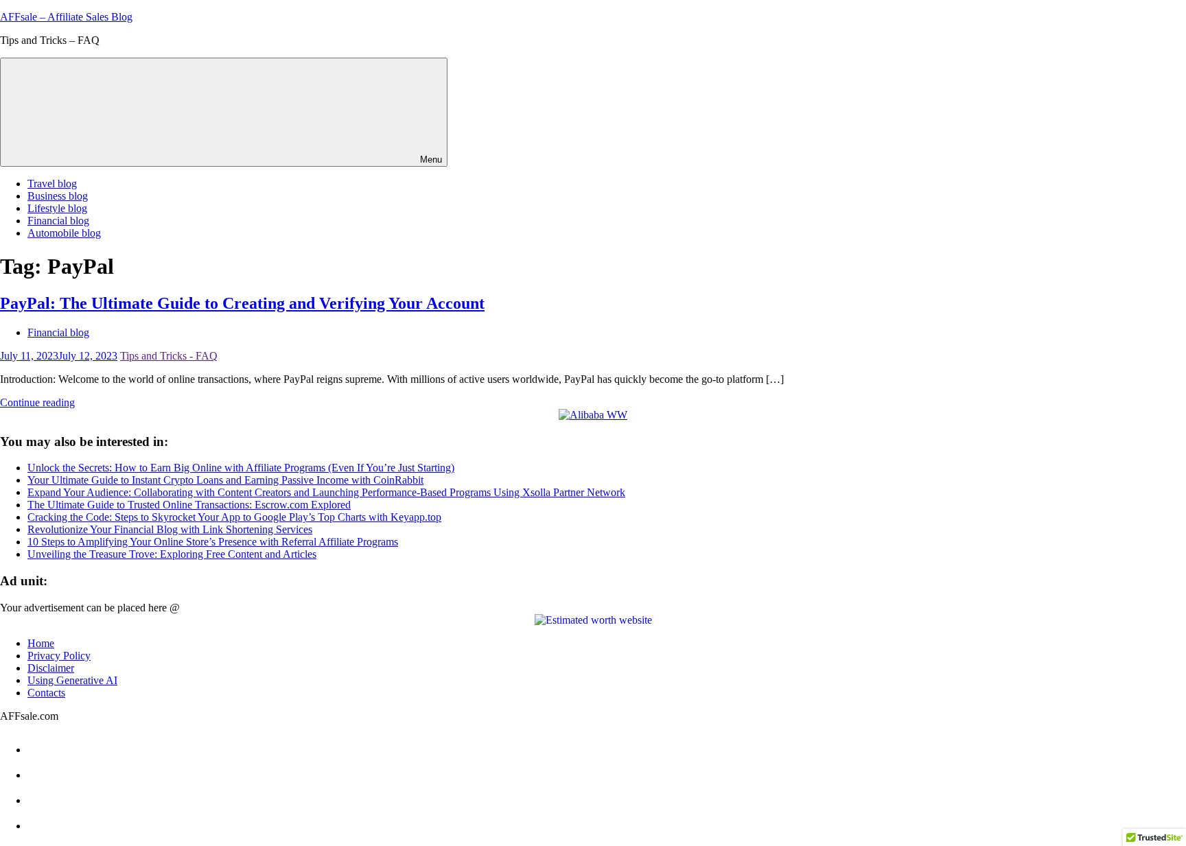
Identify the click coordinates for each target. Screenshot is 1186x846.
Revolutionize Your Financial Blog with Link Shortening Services (169, 529)
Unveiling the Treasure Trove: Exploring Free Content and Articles (171, 554)
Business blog (57, 196)
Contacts (46, 692)
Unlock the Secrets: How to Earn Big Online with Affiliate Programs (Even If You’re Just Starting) (240, 467)
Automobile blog (64, 233)
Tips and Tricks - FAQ (169, 356)
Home (40, 643)
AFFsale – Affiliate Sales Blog (66, 17)
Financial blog (58, 220)
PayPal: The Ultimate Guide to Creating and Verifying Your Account (242, 303)
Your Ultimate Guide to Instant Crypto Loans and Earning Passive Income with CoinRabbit (225, 480)
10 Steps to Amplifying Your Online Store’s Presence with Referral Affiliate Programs (212, 542)
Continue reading (37, 402)
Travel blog (52, 183)
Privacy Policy (59, 655)
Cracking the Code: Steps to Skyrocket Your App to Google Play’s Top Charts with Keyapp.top (234, 517)
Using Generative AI (72, 680)
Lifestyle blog (57, 208)
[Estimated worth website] (593, 620)
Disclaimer (50, 668)
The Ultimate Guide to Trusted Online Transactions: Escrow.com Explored (189, 504)
